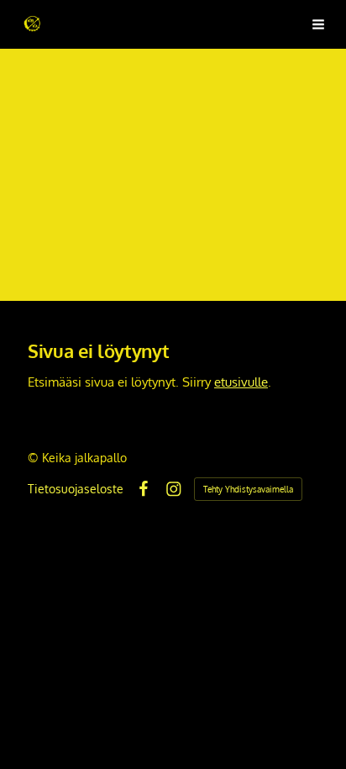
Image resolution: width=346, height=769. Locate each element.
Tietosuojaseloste (75, 489)
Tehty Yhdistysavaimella (248, 489)
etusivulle (241, 381)
